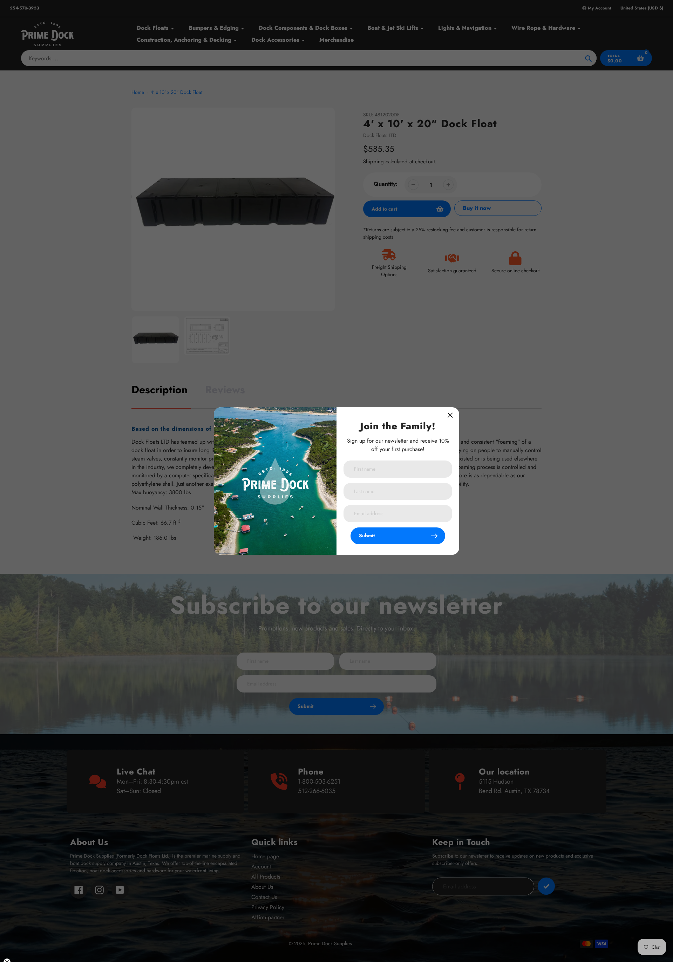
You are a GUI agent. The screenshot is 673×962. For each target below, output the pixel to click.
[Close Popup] (450, 415)
